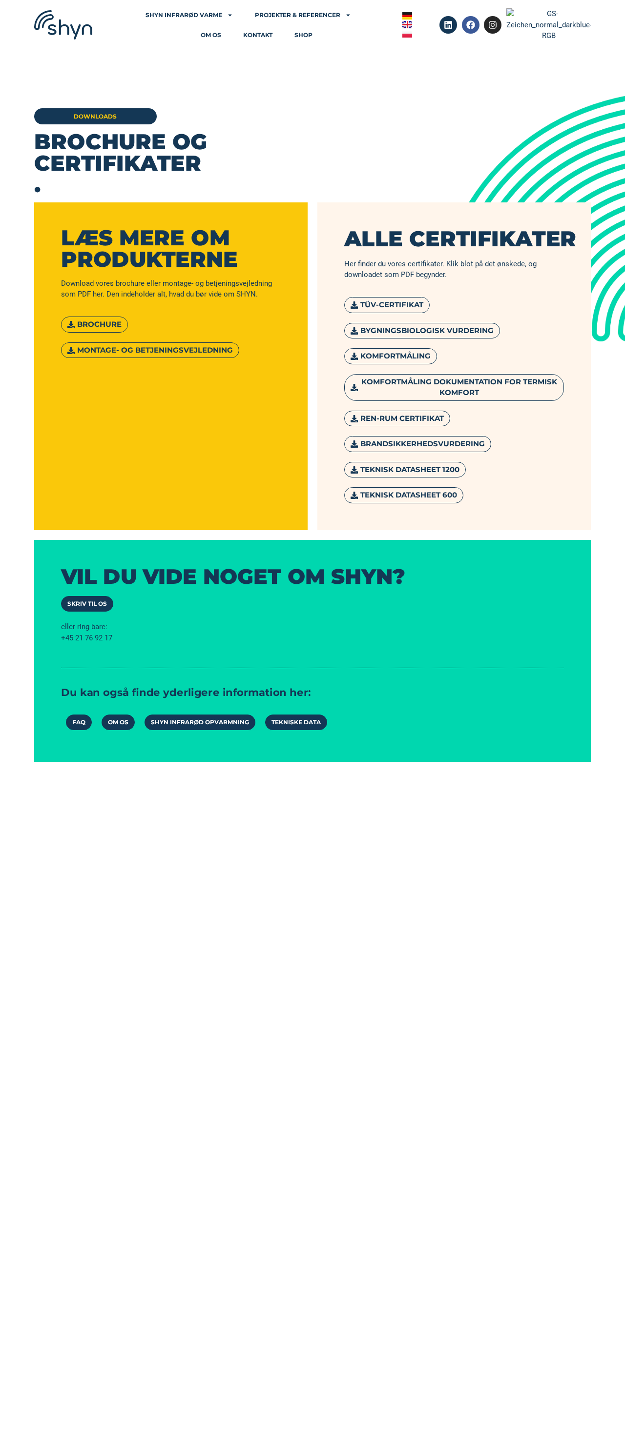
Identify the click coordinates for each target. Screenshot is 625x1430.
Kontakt (257, 35)
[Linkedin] (448, 25)
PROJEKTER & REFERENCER (297, 15)
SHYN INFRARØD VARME (184, 15)
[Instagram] (492, 25)
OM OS (211, 35)
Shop (303, 35)
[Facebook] (470, 25)
